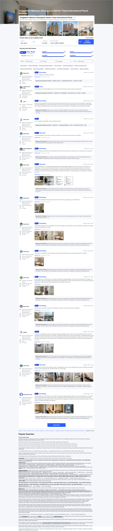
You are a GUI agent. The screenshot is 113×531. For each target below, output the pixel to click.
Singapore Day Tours (33, 466)
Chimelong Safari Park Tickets (80, 476)
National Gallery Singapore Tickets (66, 476)
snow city (55, 472)
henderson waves (81, 472)
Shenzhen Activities (70, 464)
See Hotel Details (71, 19)
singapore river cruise (47, 472)
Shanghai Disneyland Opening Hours (77, 478)
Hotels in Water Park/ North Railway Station (36, 468)
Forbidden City (39, 478)
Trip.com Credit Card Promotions (46, 482)
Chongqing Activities (50, 464)
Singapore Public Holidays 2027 (25, 486)
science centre (61, 472)
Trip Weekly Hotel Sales (24, 484)
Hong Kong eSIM (54, 460)
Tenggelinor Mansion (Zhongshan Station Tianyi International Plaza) (70, 430)
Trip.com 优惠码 (36, 486)
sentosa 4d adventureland (70, 472)
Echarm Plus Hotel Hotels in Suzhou (62, 514)
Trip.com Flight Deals (33, 482)
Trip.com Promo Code (23, 482)
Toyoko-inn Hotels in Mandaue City (78, 514)
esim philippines (78, 460)
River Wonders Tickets (41, 476)
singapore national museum (24, 472)
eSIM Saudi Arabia (86, 460)
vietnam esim (62, 460)
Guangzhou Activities (60, 464)
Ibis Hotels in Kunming (48, 514)
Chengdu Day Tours (43, 466)
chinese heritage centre (36, 472)
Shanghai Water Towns (23, 478)
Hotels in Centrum (22, 468)
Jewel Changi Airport (73, 474)
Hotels (25, 430)
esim (36, 460)
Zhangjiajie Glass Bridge (63, 478)
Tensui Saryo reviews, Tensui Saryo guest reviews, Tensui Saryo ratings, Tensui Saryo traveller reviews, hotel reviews (43, 442)
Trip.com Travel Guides (46, 486)
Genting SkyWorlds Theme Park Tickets (39, 474)
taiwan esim (21, 460)
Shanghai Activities (31, 464)
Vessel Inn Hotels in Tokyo (24, 514)
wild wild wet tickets (53, 474)
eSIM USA (40, 460)
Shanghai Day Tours (79, 464)
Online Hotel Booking (34, 484)
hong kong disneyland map (24, 474)
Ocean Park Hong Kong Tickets (86, 474)
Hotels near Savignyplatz (80, 466)
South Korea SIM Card (29, 460)
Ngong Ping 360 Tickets (52, 476)
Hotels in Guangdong (39, 430)
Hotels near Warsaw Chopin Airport (66, 466)
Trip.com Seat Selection (77, 484)
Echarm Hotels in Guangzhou (37, 514)
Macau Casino (32, 478)
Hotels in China (31, 430)
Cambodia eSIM (46, 460)
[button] (102, 2)
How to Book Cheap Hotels (59, 482)
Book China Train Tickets (65, 484)
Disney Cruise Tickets (63, 474)
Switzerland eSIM (70, 460)
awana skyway (89, 472)
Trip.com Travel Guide (54, 484)
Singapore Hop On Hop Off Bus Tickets (27, 476)
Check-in (23, 40)
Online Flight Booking (44, 484)
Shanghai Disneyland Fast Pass (50, 478)
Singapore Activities (40, 464)
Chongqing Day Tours (23, 466)
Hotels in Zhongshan (50, 430)
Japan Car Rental (22, 464)
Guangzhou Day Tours (53, 466)
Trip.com (20, 430)
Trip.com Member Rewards (85, 482)
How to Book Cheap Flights (72, 482)
